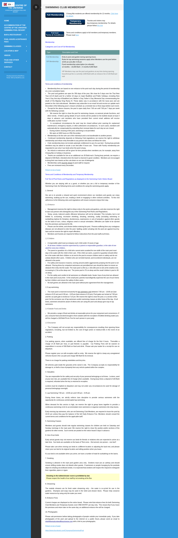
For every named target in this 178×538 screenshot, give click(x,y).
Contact (8, 67)
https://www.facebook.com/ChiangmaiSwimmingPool (64, 530)
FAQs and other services (11, 61)
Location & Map (11, 51)
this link (100, 25)
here (77, 35)
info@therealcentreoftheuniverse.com (59, 521)
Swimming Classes (12, 46)
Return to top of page (53, 170)
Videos (7, 55)
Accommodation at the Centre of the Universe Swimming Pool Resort (15, 27)
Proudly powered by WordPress (15, 76)
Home (6, 21)
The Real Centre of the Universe (15, 6)
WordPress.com (19, 77)
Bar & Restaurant (13, 35)
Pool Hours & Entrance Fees (15, 40)
